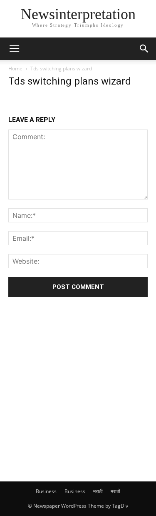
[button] (14, 48)
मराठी (98, 491)
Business (46, 491)
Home (15, 68)
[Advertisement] (78, 388)
